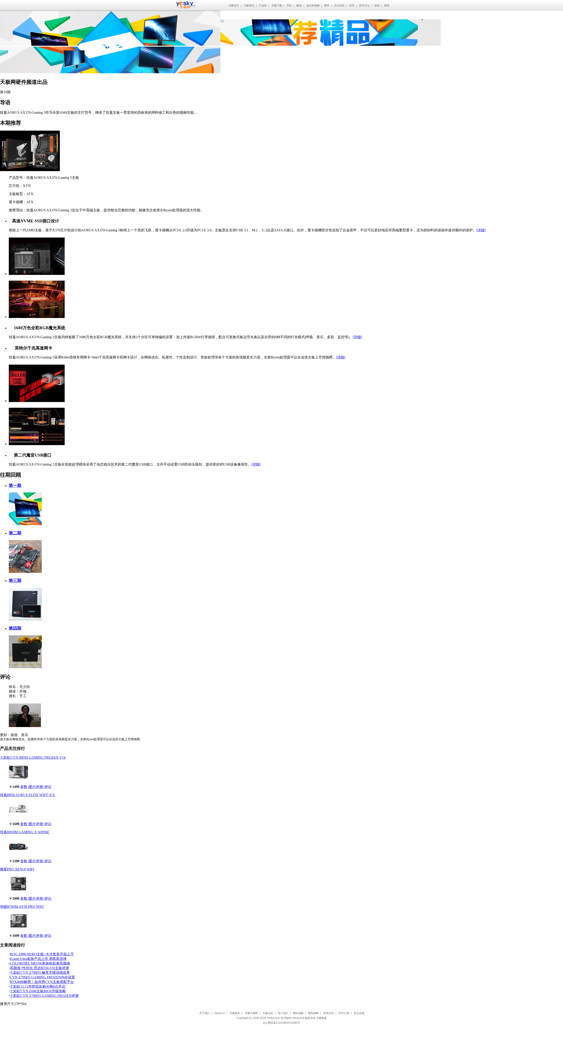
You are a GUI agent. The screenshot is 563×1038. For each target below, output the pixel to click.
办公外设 (339, 5)
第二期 (15, 533)
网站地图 (298, 1013)
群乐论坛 (364, 5)
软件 (352, 5)
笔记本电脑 (313, 5)
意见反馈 (359, 1013)
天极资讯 (249, 5)
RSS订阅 (343, 1013)
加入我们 (283, 1013)
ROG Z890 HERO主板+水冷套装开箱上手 (42, 954)
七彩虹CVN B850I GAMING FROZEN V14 (33, 757)
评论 (47, 787)
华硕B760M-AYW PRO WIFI (22, 906)
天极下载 (276, 5)
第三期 (15, 580)
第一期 (15, 485)
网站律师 (313, 1013)
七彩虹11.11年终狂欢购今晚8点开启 (37, 986)
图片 (32, 787)
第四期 (15, 628)
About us (219, 1013)
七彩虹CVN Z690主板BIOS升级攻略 (38, 991)
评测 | (40, 787)
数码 (299, 5)
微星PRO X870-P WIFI (17, 869)
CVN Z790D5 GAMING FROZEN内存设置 (42, 977)
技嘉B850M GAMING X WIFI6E (24, 832)
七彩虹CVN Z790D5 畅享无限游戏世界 (40, 972)
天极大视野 (251, 1013)
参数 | (24, 787)
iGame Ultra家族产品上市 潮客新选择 (38, 959)
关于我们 (204, 1013)
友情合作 (328, 1013)
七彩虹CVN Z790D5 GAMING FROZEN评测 (44, 996)
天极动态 (268, 1013)
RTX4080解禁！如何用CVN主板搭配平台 (42, 982)
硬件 (326, 5)
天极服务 (235, 1013)
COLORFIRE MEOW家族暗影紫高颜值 (40, 963)
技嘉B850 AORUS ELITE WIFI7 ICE (27, 795)
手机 (289, 5)
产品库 (263, 5)
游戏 (377, 5)
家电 (386, 5)
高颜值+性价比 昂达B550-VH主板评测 (39, 968)
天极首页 (233, 5)
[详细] (481, 230)
